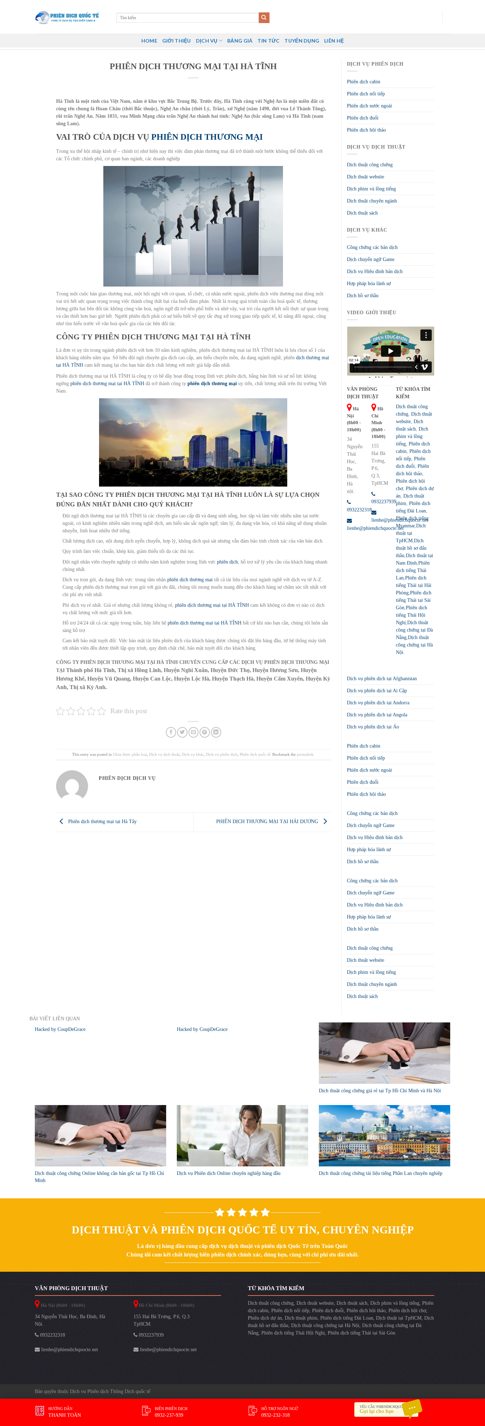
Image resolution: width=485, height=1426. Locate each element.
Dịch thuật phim (301, 1318)
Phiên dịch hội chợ (407, 1310)
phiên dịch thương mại (189, 579)
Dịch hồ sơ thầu (362, 295)
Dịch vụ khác (193, 754)
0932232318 (52, 1335)
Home (149, 41)
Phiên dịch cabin (363, 81)
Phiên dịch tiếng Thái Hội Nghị (411, 615)
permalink (305, 754)
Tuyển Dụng (301, 41)
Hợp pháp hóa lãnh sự (369, 283)
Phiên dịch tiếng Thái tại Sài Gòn (413, 600)
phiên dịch (227, 562)
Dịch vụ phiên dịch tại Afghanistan (382, 678)
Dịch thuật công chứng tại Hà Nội (414, 645)
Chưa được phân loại (130, 754)
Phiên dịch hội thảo (366, 130)
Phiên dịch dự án (265, 1318)
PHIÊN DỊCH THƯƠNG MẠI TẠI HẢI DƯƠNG (268, 821)
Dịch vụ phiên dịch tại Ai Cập (377, 690)
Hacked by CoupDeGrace (60, 1029)
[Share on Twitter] (182, 732)
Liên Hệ (334, 41)
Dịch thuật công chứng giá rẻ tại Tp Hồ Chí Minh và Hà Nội (380, 1090)
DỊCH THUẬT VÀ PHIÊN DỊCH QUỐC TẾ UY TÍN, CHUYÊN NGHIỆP (243, 1230)
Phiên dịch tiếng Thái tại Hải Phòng (413, 585)
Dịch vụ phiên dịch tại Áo (373, 726)
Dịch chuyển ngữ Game (370, 259)
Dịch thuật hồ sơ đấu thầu (411, 548)
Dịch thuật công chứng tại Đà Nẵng (414, 630)
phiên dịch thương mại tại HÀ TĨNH (107, 383)
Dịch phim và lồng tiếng (371, 189)
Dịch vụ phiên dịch (222, 754)
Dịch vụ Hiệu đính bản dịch (375, 271)
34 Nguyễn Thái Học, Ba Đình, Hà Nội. (70, 1320)
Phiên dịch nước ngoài (369, 106)
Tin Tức (268, 41)
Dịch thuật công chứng (370, 164)
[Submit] (264, 17)
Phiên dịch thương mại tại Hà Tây (102, 821)
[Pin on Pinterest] (205, 732)
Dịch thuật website (365, 176)
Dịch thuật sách (362, 213)
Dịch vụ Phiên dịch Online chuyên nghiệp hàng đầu (228, 1173)
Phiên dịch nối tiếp (366, 93)
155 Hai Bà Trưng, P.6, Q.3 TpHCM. (161, 1320)
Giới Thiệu (176, 41)
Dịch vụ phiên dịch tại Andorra (378, 702)
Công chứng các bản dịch (372, 247)
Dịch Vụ (207, 41)
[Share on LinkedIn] (216, 732)
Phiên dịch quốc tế (255, 754)
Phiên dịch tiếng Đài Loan (346, 1318)
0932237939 (150, 1335)
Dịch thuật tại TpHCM (411, 533)
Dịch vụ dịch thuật (164, 754)
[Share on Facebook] (171, 732)
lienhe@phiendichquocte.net (69, 1349)
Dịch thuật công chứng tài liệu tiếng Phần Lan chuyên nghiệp (380, 1173)
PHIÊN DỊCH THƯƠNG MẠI (207, 137)
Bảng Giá (239, 41)
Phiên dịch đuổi (362, 118)
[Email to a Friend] (194, 732)
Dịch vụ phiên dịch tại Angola (377, 714)
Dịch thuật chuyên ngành (372, 201)
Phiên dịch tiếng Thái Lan (413, 570)
